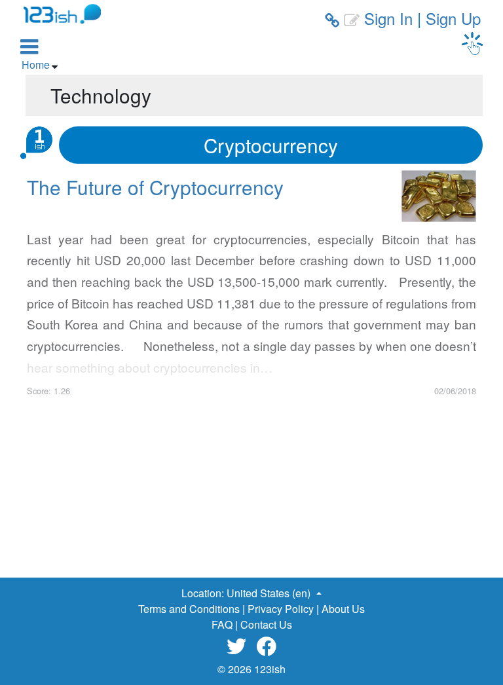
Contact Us (266, 624)
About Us (343, 608)
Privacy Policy (281, 608)
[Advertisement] (251, 488)
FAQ (222, 624)
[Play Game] (472, 43)
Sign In (388, 18)
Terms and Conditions (189, 608)
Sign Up (453, 18)
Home (36, 64)
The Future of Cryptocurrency (155, 186)
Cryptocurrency (271, 144)
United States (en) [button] (270, 593)
